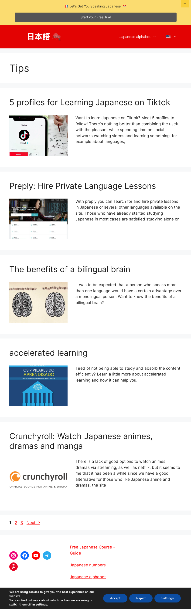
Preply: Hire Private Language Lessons (82, 186)
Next (33, 522)
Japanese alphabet (134, 36)
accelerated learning (48, 353)
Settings (167, 598)
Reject (141, 598)
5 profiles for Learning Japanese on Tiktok (89, 102)
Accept (115, 598)
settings (41, 604)
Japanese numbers (88, 565)
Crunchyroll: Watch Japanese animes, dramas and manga (81, 441)
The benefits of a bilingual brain (69, 269)
